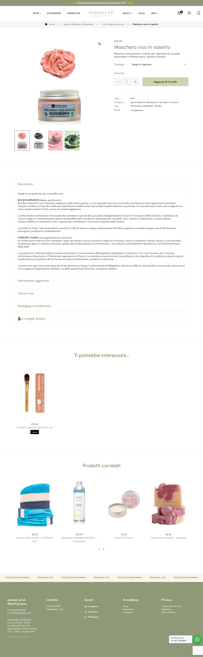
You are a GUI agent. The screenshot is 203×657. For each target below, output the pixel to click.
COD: (116, 98)
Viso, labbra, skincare (168, 102)
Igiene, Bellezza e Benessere (143, 102)
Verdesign (128, 612)
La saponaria (137, 110)
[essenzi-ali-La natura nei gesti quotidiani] (101, 13)
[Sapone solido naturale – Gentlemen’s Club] (35, 503)
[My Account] (189, 13)
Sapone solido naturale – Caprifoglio (168, 537)
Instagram (93, 606)
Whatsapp (93, 616)
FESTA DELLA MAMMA (141, 106)
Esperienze (128, 609)
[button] (99, 44)
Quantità (119, 73)
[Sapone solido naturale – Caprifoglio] (168, 503)
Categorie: (119, 102)
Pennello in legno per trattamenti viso (35, 427)
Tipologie (119, 64)
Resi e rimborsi (168, 612)
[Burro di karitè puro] (124, 503)
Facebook (93, 611)
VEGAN (157, 106)
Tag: (116, 106)
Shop (125, 606)
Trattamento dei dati (171, 606)
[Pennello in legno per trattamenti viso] (35, 393)
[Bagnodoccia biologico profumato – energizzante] (79, 503)
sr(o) (27, 637)
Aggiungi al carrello (165, 81)
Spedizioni (166, 609)
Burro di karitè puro (124, 537)
